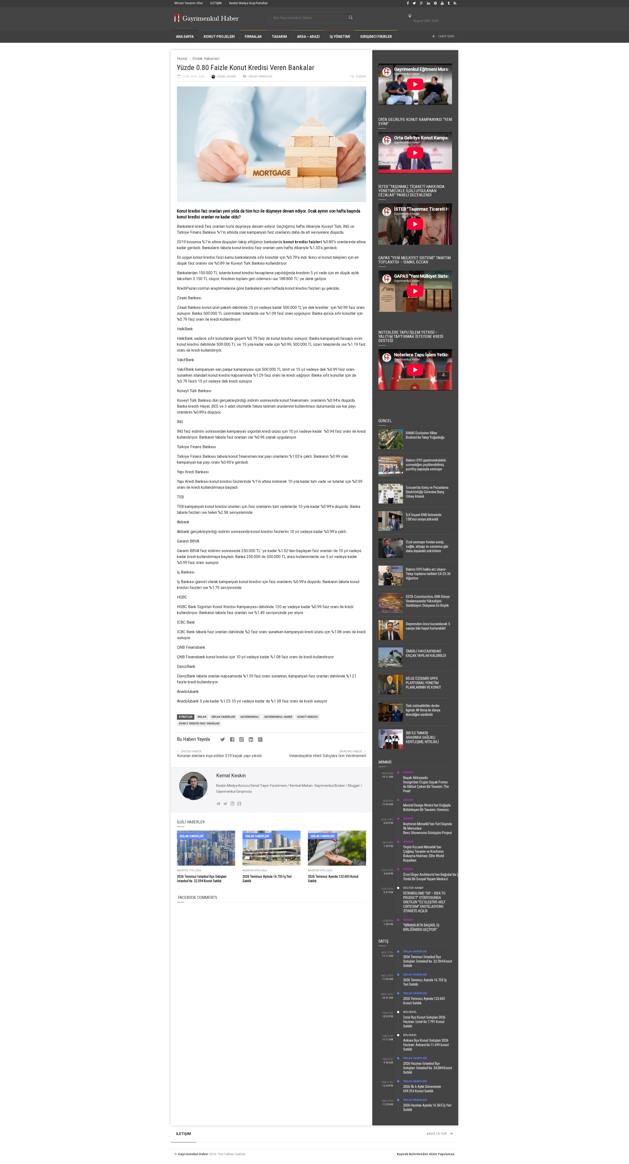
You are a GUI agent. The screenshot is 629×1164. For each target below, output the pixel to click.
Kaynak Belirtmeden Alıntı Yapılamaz (426, 1154)
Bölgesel (410, 1012)
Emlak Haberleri (205, 58)
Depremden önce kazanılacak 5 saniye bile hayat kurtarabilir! (428, 626)
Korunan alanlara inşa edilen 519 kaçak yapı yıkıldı (219, 755)
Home (182, 58)
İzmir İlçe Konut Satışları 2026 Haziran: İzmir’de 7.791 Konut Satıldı (424, 1021)
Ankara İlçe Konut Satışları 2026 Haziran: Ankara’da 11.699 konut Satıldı (426, 1044)
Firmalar (253, 37)
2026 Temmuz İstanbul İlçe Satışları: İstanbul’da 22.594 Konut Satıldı (427, 961)
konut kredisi (243, 273)
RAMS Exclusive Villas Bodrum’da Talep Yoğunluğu (425, 435)
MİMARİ (408, 772)
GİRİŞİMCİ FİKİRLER (376, 37)
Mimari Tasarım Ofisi (188, 3)
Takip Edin (445, 36)
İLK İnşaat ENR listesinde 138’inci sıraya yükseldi (424, 517)
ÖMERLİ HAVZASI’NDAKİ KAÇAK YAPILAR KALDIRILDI (426, 653)
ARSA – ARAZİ (308, 37)
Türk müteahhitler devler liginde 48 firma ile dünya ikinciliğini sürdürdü (423, 710)
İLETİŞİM (216, 3)
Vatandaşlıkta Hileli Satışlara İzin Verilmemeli (327, 755)
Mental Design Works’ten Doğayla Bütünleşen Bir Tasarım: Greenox (427, 807)
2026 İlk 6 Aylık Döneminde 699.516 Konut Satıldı (422, 1088)
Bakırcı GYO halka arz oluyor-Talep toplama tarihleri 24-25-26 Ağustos (428, 573)
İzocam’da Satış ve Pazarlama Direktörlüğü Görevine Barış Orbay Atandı (427, 492)
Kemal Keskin (226, 76)
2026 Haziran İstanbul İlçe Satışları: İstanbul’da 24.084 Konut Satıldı (427, 1068)
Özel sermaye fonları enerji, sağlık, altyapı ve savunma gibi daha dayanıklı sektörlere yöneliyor (427, 549)
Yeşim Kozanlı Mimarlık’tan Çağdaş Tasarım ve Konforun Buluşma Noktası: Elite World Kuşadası (423, 853)
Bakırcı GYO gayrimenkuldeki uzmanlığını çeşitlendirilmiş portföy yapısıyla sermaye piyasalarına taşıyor (426, 467)
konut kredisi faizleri (302, 242)
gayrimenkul (249, 717)
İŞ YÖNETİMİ (340, 37)
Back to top (437, 1133)
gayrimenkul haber (278, 717)
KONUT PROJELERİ (219, 37)
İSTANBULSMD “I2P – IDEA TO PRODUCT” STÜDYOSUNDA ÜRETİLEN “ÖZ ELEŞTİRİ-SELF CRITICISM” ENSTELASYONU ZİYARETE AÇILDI (424, 902)
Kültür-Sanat (413, 888)
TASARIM (279, 37)
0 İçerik (361, 76)
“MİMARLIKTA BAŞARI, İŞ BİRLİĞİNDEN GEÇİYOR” (421, 927)
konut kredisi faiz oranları (199, 723)
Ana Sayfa (185, 37)
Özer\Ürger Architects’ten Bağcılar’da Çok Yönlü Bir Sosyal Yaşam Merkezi (433, 876)
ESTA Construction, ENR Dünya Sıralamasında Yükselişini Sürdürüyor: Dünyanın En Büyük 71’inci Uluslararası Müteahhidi (428, 603)
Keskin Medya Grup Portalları (248, 3)
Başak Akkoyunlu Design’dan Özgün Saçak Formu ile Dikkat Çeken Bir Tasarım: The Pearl (426, 784)
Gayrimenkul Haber (193, 1154)
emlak (202, 717)
